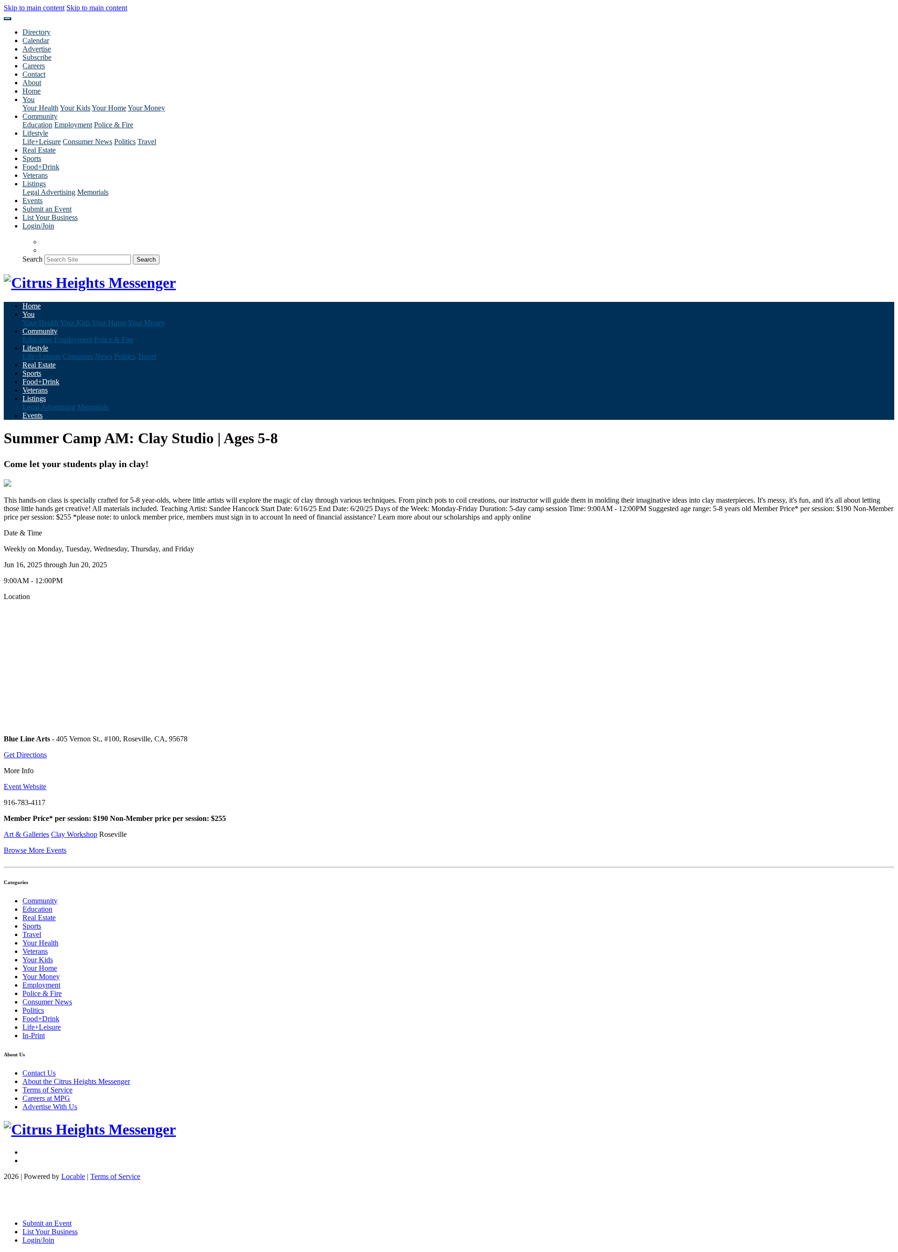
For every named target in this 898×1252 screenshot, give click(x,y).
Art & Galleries (26, 834)
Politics (125, 142)
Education (37, 125)
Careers (33, 66)
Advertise (36, 49)
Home (31, 91)
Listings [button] (34, 184)
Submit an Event (47, 209)
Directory (36, 32)
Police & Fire (113, 125)
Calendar (35, 40)
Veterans (35, 175)
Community (40, 901)
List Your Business (50, 217)
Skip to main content (34, 8)
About (31, 83)
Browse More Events (35, 850)
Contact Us (39, 1073)
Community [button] (40, 116)
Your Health (40, 108)
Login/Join (38, 226)
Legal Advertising (48, 192)
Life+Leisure (41, 142)
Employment (73, 125)
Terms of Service (47, 1090)
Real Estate (39, 150)
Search (32, 259)
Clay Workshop (74, 834)
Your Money (146, 108)
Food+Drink (40, 167)
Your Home (109, 108)
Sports (31, 158)
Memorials (93, 192)
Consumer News (87, 142)
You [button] (28, 99)
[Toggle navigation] (7, 18)
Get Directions (25, 755)
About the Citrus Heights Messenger (76, 1081)
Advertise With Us (49, 1107)
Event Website (25, 787)
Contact (33, 74)
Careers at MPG (46, 1098)
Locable (73, 1176)
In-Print (33, 1036)
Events (32, 201)
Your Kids (75, 108)
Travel (147, 142)
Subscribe (36, 57)
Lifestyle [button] (35, 133)
